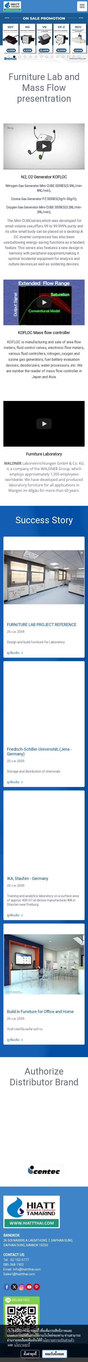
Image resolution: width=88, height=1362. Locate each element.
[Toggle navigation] (82, 6)
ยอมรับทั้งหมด (54, 1354)
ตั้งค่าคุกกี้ (30, 1354)
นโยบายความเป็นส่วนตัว (58, 1340)
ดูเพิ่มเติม (13, 653)
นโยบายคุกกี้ (22, 1345)
